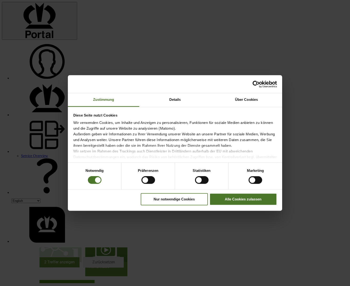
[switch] (148, 180)
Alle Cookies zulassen (243, 199)
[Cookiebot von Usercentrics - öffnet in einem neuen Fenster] (256, 84)
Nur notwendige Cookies (174, 199)
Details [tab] (175, 99)
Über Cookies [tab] (246, 99)
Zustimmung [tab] (103, 99)
